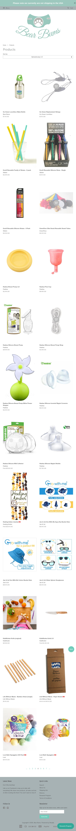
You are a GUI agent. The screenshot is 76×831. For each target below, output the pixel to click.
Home (4, 45)
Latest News (7, 781)
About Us (42, 787)
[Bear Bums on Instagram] (8, 808)
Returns (41, 793)
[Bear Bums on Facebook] (4, 808)
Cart (71, 8)
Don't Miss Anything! (9, 785)
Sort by (5, 54)
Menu (7, 8)
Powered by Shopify (48, 822)
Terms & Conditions (45, 798)
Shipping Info (43, 790)
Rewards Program (45, 795)
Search (41, 785)
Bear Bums (37, 822)
